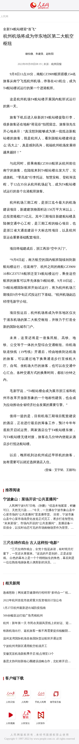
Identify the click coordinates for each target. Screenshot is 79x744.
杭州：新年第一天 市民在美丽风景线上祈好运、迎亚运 (38, 623)
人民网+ (25, 702)
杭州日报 (56, 64)
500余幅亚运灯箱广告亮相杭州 (23, 615)
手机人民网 (40, 702)
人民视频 (10, 723)
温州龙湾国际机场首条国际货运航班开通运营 (32, 638)
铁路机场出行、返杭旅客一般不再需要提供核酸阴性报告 (40, 630)
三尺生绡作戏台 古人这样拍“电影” (31, 543)
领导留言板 (55, 702)
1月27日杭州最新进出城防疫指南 (24, 607)
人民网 (4, 16)
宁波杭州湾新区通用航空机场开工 (25, 646)
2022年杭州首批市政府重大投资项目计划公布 (32, 600)
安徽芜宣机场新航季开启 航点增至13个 (28, 653)
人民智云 (25, 723)
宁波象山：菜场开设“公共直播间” (30, 499)
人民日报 (10, 702)
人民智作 (40, 723)
